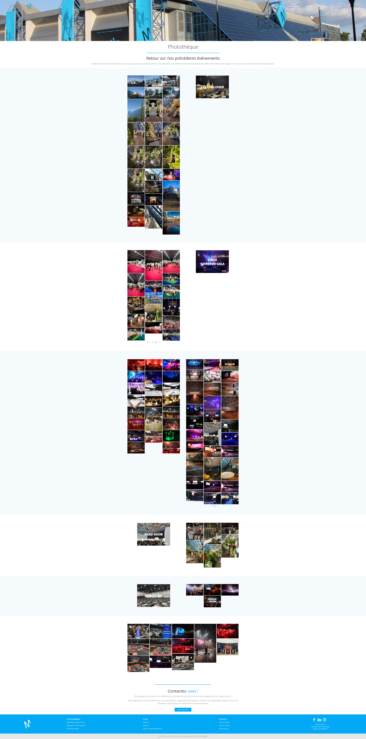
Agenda (271, 6)
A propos (308, 6)
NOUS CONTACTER (336, 6)
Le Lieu (280, 6)
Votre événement (294, 6)
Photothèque (322, 6)
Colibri (204, 736)
